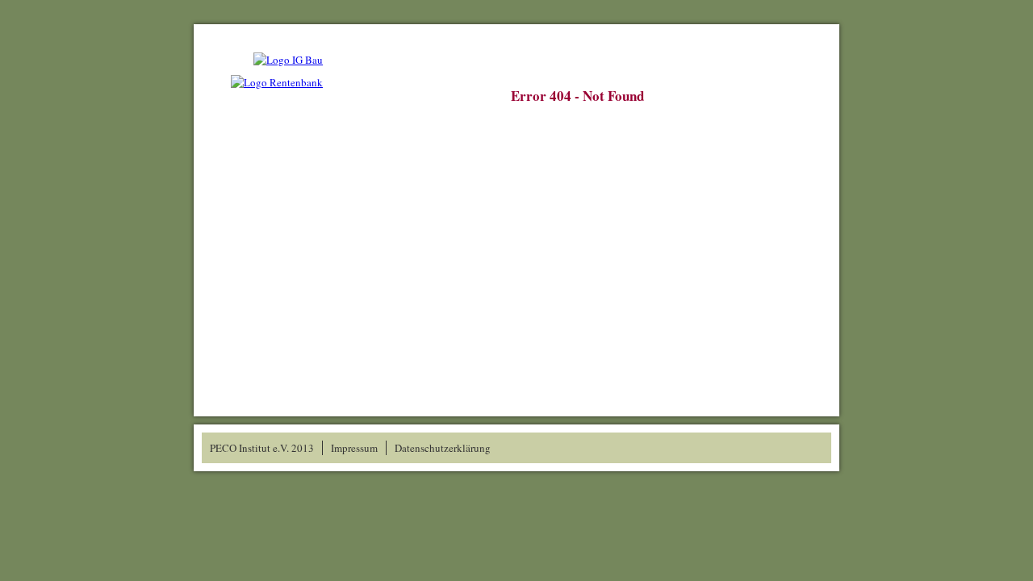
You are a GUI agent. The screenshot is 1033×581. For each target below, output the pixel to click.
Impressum (354, 448)
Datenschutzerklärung (443, 448)
